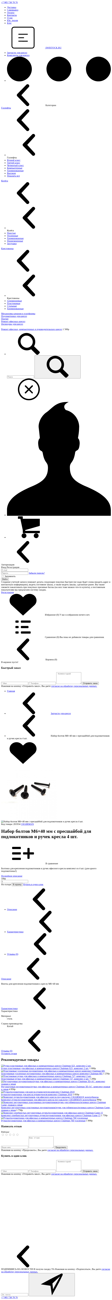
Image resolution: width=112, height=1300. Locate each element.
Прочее (4, 319)
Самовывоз (12, 10)
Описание (12, 909)
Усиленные (12, 235)
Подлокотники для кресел (14, 316)
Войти (5, 579)
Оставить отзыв (9, 1053)
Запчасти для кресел (17, 52)
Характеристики (15, 932)
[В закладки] (23, 763)
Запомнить (10, 576)
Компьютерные (14, 168)
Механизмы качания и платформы (18, 313)
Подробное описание (11, 876)
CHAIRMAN (27, 824)
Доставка (11, 7)
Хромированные (15, 170)
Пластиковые (13, 303)
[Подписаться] (52, 1284)
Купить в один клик (33, 884)
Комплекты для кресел (18, 55)
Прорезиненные (15, 241)
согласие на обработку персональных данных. (74, 686)
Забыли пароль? (37, 573)
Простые (11, 233)
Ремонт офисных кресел (13, 321)
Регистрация (7, 592)
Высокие (11, 173)
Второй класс (13, 160)
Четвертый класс (15, 165)
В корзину (17, 884)
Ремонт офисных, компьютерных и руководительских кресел (31, 329)
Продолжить (60, 1147)
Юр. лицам (12, 20)
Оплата (10, 12)
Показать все (13, 176)
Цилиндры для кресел (12, 324)
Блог (9, 23)
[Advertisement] (56, 1210)
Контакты (12, 15)
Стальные (12, 306)
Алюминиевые (14, 301)
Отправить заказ (90, 683)
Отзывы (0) (12, 954)
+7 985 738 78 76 (9, 2)
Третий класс (13, 163)
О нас (10, 18)
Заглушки (12, 243)
